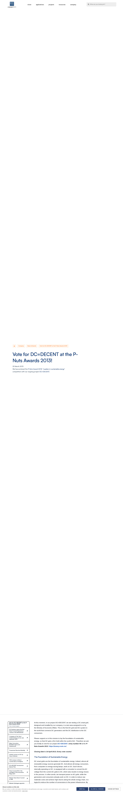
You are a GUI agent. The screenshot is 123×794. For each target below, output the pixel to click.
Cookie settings (113, 789)
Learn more (25, 791)
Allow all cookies (97, 789)
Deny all (82, 789)
